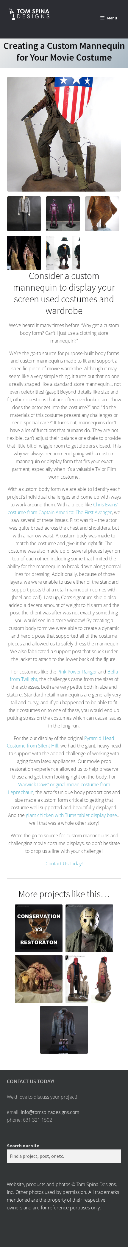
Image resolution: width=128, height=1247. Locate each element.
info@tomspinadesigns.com (50, 1112)
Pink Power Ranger (77, 671)
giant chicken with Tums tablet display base (71, 815)
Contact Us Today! (64, 863)
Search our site (23, 1146)
